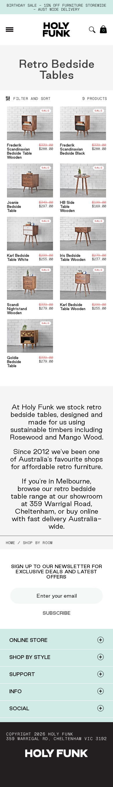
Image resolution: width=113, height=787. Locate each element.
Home (10, 543)
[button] (92, 29)
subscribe (57, 613)
